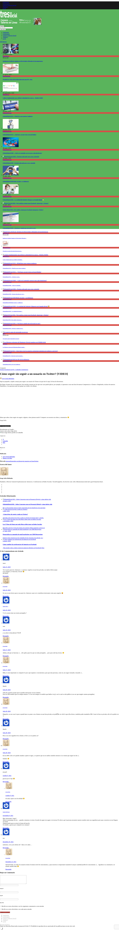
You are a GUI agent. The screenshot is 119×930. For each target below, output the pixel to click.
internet (8, 461)
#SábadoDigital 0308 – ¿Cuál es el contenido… (12, 285)
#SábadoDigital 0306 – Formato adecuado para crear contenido (19, 163)
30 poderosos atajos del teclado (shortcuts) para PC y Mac (17, 79)
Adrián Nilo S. (5, 606)
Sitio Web (2, 902)
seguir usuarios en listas (27, 461)
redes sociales (17, 461)
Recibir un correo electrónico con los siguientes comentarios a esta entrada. (23, 906)
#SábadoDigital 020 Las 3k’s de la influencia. (11, 364)
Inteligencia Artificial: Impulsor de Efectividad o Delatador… (15, 238)
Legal (4, 8)
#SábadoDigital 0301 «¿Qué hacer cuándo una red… (13, 328)
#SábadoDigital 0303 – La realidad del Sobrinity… (13, 311)
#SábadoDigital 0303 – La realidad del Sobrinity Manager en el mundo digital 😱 (23, 200)
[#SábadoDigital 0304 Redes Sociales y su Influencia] (11, 175)
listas (11, 461)
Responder (6, 576)
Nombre (2, 888)
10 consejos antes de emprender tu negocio (11, 338)
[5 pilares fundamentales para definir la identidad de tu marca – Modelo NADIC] (11, 91)
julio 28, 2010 (7, 732)
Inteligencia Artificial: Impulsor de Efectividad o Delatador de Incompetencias (23, 61)
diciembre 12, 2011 (11, 861)
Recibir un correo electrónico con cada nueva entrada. (17, 909)
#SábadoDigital (7, 113)
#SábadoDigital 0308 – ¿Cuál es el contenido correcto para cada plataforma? (22, 153)
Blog (4, 333)
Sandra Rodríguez (6, 812)
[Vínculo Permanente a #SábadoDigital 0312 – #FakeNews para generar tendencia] (19, 263)
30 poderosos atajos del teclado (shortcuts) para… (12, 251)
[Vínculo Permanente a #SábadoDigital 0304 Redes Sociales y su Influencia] (18, 297)
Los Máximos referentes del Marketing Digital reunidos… (14, 347)
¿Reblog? (5, 7)
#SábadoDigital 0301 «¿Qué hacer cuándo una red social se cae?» (19, 228)
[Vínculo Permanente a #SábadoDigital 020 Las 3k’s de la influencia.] (16, 359)
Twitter (36, 461)
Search (2, 26)
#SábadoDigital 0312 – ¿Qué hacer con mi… (11, 276)
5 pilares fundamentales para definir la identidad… (13, 259)
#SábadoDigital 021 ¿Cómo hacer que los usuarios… (13, 355)
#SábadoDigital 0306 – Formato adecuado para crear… (14, 294)
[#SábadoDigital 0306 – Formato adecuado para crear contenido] (21, 156)
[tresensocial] (8, 17)
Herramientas (6, 76)
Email (1, 895)
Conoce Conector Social (9, 5)
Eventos (5, 344)
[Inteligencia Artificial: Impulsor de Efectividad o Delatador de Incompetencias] (11, 53)
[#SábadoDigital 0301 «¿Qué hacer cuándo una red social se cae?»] (11, 221)
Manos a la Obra (7, 458)
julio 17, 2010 (7, 650)
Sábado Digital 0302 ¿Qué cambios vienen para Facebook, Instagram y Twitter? (23, 210)
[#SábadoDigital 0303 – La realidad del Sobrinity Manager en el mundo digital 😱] (11, 193)
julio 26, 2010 (7, 689)
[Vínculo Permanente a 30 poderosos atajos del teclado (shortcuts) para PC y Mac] (5, 246)
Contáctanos (6, 3)
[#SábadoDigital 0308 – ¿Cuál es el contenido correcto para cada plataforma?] (11, 146)
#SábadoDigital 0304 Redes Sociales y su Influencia (16, 181)
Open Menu (3, 29)
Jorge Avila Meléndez (8, 378)
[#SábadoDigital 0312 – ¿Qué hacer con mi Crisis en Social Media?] (11, 128)
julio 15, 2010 (7, 567)
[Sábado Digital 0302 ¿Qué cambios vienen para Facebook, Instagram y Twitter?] (25, 203)
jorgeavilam (5, 586)
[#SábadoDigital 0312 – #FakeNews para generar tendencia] (11, 110)
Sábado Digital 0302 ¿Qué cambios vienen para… (12, 319)
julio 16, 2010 (7, 590)
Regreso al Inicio (5, 924)
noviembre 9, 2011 (8, 815)
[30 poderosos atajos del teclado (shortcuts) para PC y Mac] (11, 73)
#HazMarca (6, 56)
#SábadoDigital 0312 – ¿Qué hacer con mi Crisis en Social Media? (19, 134)
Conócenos (6, 2)
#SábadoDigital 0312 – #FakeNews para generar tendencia (18, 116)
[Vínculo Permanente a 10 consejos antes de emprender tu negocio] (15, 332)
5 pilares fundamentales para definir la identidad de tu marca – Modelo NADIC (23, 98)
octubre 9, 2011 (7, 775)
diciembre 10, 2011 (8, 841)
